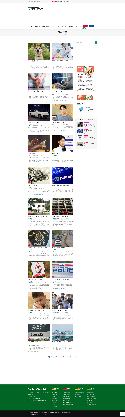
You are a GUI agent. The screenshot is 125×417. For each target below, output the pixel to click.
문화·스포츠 (42, 26)
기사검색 (91, 26)
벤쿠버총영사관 (91, 396)
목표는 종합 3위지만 (57, 153)
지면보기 (31, 26)
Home (60, 34)
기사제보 (42, 1)
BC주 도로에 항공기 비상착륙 (35, 342)
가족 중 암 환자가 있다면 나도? (60, 61)
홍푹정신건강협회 (80, 392)
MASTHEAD (33, 1)
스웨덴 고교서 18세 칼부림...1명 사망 (37, 216)
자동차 (65, 26)
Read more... (41, 68)
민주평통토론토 (91, 402)
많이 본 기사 (90, 119)
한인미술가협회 (67, 402)
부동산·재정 (60, 26)
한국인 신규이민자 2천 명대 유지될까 (61, 342)
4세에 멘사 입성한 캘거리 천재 (36, 310)
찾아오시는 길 (55, 406)
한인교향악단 (67, 394)
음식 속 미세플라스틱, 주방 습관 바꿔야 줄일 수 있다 (89, 125)
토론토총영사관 (91, 392)
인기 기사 (81, 119)
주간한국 (48, 26)
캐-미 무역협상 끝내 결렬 (61, 1)
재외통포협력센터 (92, 404)
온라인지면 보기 (56, 394)
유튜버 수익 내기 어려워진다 (89, 143)
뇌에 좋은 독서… (32, 153)
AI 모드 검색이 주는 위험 (58, 91)
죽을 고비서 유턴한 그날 (58, 122)
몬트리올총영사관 (92, 394)
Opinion (87, 107)
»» (77, 356)
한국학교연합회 (67, 396)
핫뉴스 (36, 26)
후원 (84, 28)
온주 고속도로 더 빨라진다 (58, 247)
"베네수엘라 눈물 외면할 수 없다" (60, 216)
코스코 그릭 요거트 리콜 (88, 137)
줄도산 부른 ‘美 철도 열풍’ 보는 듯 (60, 185)
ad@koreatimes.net (41, 400)
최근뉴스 (64, 34)
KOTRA (90, 400)
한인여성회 (66, 400)
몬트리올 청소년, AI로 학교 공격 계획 (37, 247)
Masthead (54, 392)
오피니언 (71, 26)
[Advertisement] (71, 14)
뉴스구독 (86, 26)
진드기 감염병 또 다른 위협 (35, 279)
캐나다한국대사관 (92, 398)
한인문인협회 (67, 392)
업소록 (80, 26)
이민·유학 (53, 26)
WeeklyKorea (86, 122)
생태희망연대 (79, 396)
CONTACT (38, 1)
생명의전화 (78, 394)
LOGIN (29, 1)
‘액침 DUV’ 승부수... (33, 185)
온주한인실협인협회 (68, 404)
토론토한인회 (67, 398)
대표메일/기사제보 (31, 396)
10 (70, 356)
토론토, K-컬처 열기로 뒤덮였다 (60, 310)
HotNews (85, 129)
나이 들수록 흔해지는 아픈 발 (35, 91)
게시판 (75, 26)
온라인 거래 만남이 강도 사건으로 (60, 279)
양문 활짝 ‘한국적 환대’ (34, 122)
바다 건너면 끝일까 (33, 61)
